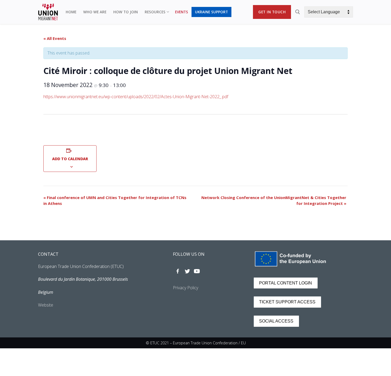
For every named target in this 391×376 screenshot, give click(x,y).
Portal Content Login (285, 283)
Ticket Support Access (287, 302)
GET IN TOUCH (272, 11)
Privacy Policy (185, 288)
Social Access (276, 321)
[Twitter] (187, 271)
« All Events (54, 38)
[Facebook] (177, 271)
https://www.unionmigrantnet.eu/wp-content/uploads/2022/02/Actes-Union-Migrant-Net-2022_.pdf (135, 97)
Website (45, 305)
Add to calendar (70, 158)
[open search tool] (297, 12)
